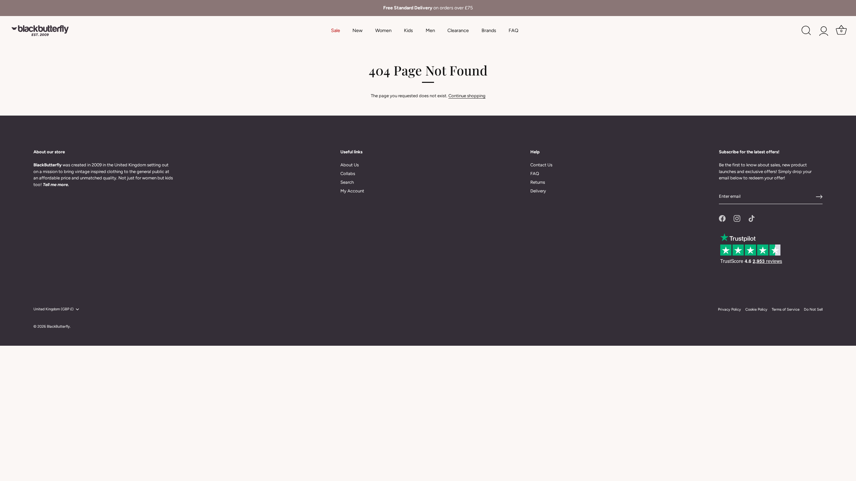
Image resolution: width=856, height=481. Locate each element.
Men (430, 30)
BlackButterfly (58, 326)
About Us (349, 164)
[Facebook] (722, 218)
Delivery (538, 190)
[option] (428, 8)
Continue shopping (467, 95)
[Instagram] (737, 218)
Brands (488, 30)
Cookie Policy (756, 309)
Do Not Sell (813, 309)
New (357, 30)
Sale (335, 30)
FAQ (513, 30)
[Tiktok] (751, 218)
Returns (537, 182)
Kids (408, 30)
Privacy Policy (729, 309)
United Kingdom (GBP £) (53, 309)
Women (383, 30)
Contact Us (541, 164)
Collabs (347, 173)
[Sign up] (819, 196)
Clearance (458, 30)
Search (347, 182)
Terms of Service (785, 309)
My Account (352, 190)
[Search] (806, 30)
